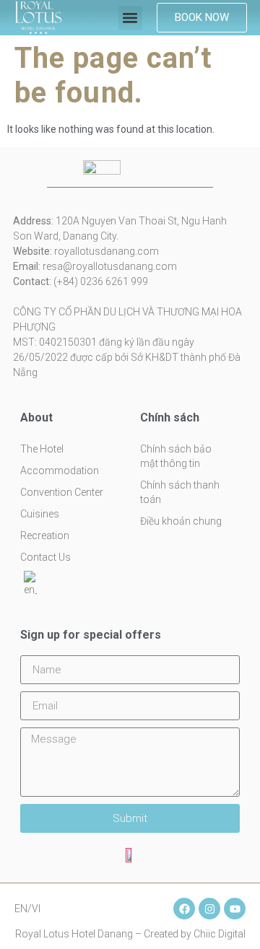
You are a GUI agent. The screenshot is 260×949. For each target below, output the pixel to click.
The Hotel (42, 449)
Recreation (44, 535)
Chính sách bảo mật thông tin (176, 456)
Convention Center (61, 492)
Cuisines (39, 514)
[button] (130, 18)
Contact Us (45, 557)
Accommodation (59, 470)
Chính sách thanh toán (180, 492)
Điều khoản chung (181, 521)
